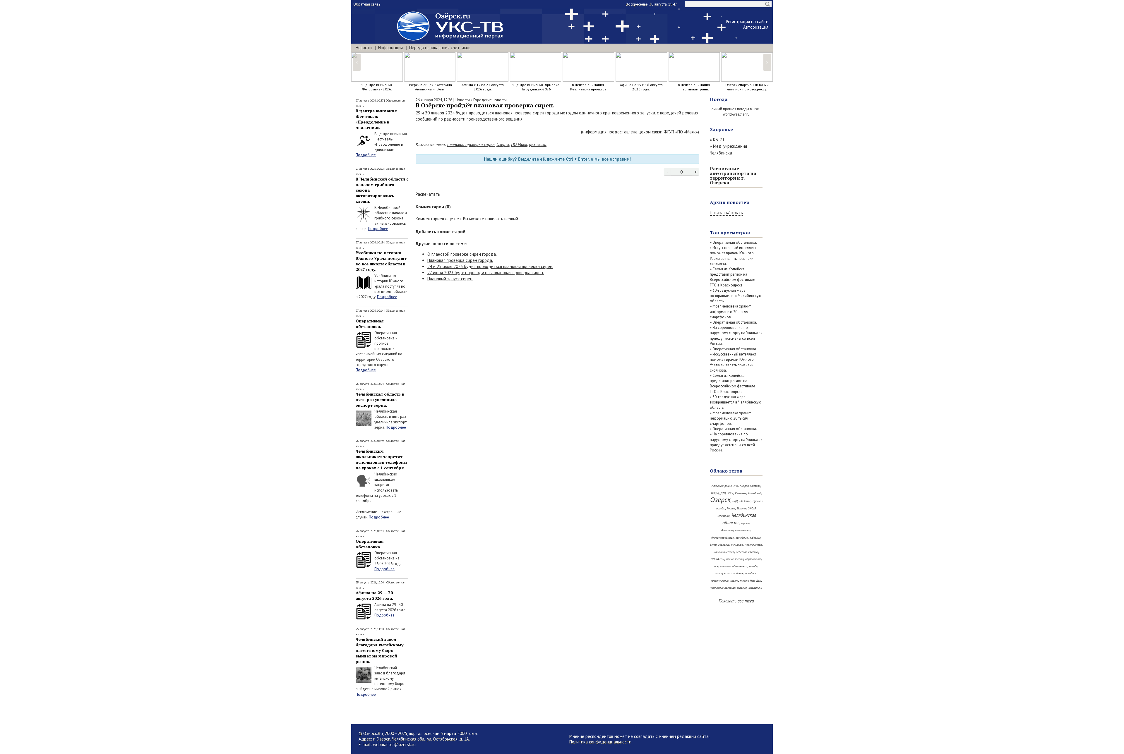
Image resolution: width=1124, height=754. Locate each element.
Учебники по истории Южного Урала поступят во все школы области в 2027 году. (381, 261)
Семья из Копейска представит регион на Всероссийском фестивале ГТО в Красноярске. (732, 277)
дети (713, 545)
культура (737, 545)
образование (753, 559)
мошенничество (724, 552)
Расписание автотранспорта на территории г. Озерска (733, 175)
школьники (755, 588)
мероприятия (753, 545)
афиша (745, 523)
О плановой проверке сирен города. (462, 254)
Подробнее (366, 154)
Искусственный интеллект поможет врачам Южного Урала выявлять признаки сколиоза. (733, 255)
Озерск (720, 499)
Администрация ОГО (725, 486)
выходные (742, 538)
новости (717, 558)
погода (753, 566)
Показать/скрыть (726, 212)
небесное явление (747, 552)
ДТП (723, 493)
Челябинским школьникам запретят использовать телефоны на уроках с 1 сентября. (381, 459)
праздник (751, 573)
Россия (731, 508)
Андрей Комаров (750, 486)
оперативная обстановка (730, 566)
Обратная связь (366, 4)
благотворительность (736, 530)
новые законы (734, 559)
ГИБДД (715, 493)
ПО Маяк (519, 144)
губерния (755, 538)
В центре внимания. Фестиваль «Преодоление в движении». (377, 119)
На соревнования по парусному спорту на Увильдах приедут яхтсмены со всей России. (736, 335)
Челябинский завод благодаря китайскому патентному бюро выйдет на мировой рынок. (379, 650)
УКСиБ (752, 508)
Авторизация (755, 27)
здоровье (723, 545)
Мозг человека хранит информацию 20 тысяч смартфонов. (730, 311)
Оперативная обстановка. (370, 323)
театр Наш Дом (750, 581)
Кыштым (740, 493)
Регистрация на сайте (747, 21)
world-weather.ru (736, 114)
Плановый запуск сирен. (450, 278)
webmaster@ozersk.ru (394, 744)
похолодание (735, 573)
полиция (720, 573)
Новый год (754, 493)
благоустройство (722, 538)
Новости (364, 47)
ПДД (735, 501)
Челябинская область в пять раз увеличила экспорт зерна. (380, 399)
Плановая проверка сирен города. (460, 260)
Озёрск (502, 144)
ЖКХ (730, 493)
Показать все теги (736, 601)
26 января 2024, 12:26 (434, 99)
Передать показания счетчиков (439, 47)
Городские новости (490, 99)
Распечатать (428, 194)
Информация (390, 47)
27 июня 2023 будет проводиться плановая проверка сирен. (485, 272)
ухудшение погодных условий (728, 588)
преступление (720, 581)
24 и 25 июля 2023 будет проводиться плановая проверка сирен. (490, 266)
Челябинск (723, 516)
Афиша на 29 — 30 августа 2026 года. (374, 595)
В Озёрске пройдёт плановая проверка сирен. (485, 105)
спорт (734, 581)
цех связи (537, 144)
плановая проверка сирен (471, 144)
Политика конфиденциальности (600, 742)
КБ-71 (718, 139)
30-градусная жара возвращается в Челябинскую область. (735, 295)
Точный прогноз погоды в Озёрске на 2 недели (748, 109)
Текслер (741, 508)
